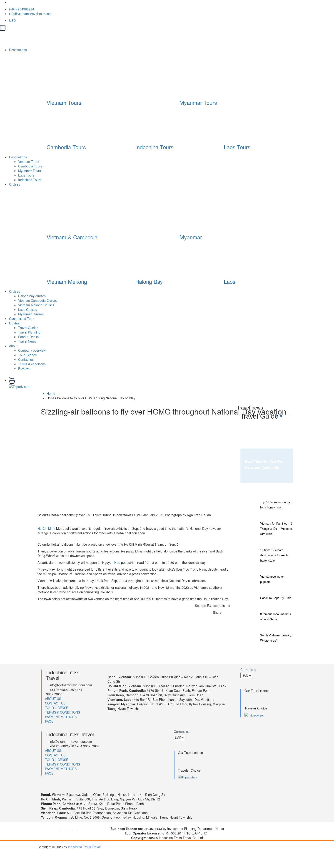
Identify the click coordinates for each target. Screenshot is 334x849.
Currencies (248, 669)
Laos (229, 281)
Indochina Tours (154, 147)
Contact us (26, 359)
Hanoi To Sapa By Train (275, 598)
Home (51, 393)
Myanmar (190, 237)
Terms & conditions (32, 364)
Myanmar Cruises (31, 314)
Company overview (32, 350)
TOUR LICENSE (56, 707)
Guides (14, 323)
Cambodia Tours (66, 147)
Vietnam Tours (64, 102)
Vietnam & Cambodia (72, 237)
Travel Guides (28, 327)
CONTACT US (55, 703)
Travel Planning (29, 332)
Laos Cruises (27, 309)
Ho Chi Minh (46, 528)
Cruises (15, 184)
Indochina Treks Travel (84, 846)
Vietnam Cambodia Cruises (37, 300)
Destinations (18, 49)
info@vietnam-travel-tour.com (30, 13)
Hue (117, 562)
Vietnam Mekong (67, 281)
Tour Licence (27, 355)
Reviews (24, 368)
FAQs (49, 721)
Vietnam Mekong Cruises (36, 305)
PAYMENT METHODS (61, 716)
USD (13, 20)
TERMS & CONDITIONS (62, 712)
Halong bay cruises (32, 296)
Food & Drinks (28, 336)
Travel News (27, 341)
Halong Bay (149, 281)
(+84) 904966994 (21, 9)
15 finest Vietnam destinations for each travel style (274, 555)
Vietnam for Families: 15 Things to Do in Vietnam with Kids (276, 528)
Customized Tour (21, 318)
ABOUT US (53, 698)
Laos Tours (237, 147)
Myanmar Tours (198, 102)
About (13, 346)
